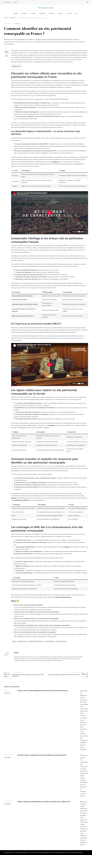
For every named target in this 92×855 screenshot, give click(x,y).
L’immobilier (42, 13)
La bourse (60, 13)
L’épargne (33, 13)
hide (19, 66)
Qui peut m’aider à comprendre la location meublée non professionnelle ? (42, 755)
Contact (15, 2)
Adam (6, 56)
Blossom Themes (65, 852)
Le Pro (76, 13)
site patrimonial (49, 641)
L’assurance (24, 13)
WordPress (80, 852)
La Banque (51, 13)
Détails (15, 13)
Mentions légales (44, 852)
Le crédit (69, 13)
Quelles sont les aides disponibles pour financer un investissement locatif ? (43, 691)
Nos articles (7, 2)
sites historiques (61, 641)
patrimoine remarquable (35, 641)
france (14, 641)
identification (22, 641)
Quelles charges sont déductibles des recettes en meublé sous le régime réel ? (44, 802)
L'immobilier (17, 23)
